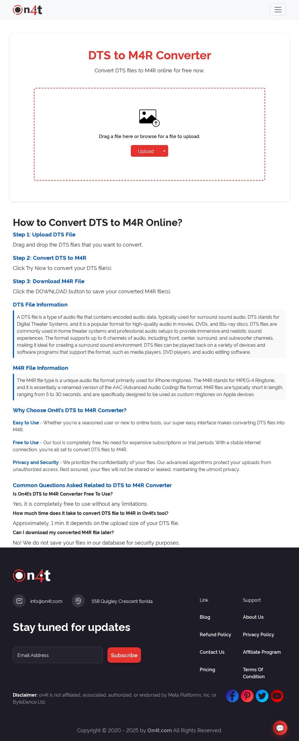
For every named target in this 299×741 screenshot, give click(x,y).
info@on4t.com (46, 601)
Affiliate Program (262, 651)
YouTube (276, 696)
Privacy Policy (258, 634)
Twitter (261, 696)
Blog (205, 616)
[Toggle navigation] (278, 9)
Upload (146, 151)
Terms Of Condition (254, 672)
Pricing (207, 669)
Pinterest (246, 696)
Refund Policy (215, 634)
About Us (253, 616)
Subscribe (124, 655)
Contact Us (212, 651)
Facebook (231, 696)
